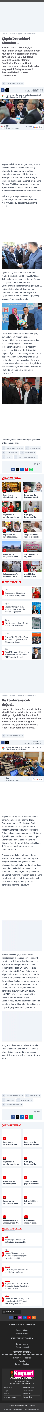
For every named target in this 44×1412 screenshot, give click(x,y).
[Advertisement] (22, 16)
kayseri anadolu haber (15, 83)
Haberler (5, 34)
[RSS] (34, 1317)
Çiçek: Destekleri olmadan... (28, 34)
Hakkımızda (8, 1387)
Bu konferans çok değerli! (27, 695)
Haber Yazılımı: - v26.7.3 (22, 1410)
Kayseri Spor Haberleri (22, 1358)
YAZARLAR (10, 1312)
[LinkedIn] (25, 1317)
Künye (6, 1390)
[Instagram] (20, 1317)
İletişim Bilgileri (28, 1397)
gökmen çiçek (30, 453)
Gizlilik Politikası (28, 1387)
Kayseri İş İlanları (22, 1364)
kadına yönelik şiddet (14, 1105)
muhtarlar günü (12, 453)
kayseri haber (35, 448)
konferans (10, 1100)
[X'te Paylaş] (7, 90)
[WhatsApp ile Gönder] (31, 469)
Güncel (12, 34)
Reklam (6, 1394)
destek (9, 457)
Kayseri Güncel (22, 1330)
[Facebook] (11, 1317)
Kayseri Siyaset (22, 1333)
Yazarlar (22, 1361)
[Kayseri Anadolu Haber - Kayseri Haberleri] (22, 1374)
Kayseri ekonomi (22, 1347)
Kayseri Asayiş (22, 1344)
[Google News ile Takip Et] (37, 127)
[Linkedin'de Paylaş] (22, 469)
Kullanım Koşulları (10, 1397)
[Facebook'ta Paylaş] (3, 90)
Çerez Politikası (28, 1390)
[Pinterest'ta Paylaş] (26, 469)
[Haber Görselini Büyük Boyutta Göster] (22, 111)
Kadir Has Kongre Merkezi (28, 457)
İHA (12, 127)
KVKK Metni (27, 1394)
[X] (15, 1317)
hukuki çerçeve (26, 1100)
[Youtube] (29, 1317)
